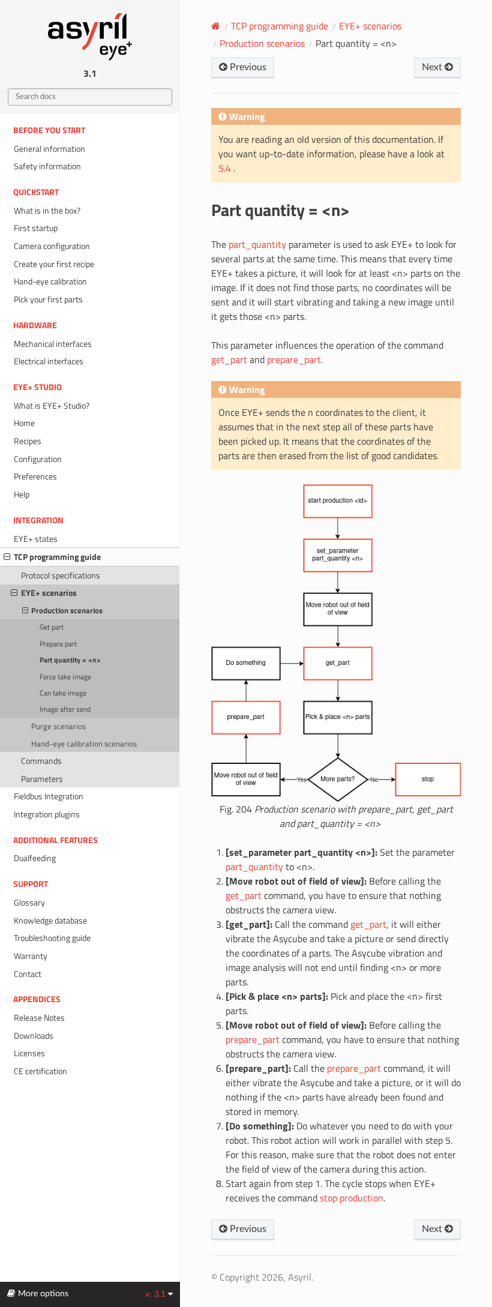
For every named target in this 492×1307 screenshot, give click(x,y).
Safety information (47, 166)
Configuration (38, 459)
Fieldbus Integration (48, 796)
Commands (41, 761)
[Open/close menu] (7, 556)
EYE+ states (36, 538)
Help (21, 494)
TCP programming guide (57, 556)
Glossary (29, 902)
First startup (36, 228)
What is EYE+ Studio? (51, 405)
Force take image (65, 677)
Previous (246, 67)
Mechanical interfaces (53, 343)
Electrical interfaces (48, 361)
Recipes (27, 441)
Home (24, 423)
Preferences (35, 476)
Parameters (42, 779)
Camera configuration (52, 246)
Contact (27, 974)
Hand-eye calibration (50, 281)
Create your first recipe (54, 264)
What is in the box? (47, 210)
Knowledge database (50, 920)
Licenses (29, 1053)
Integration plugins (47, 814)
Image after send (65, 709)
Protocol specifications (60, 575)
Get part (52, 627)
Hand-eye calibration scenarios (84, 744)
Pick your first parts (48, 299)
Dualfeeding (35, 858)
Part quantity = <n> (70, 660)
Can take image (63, 693)
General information (49, 148)
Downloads (33, 1035)
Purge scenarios (58, 726)
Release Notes (39, 1017)
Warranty (30, 956)
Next (433, 67)
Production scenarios (67, 610)
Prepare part (58, 643)
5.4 (225, 168)
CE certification (40, 1071)
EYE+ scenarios (49, 592)
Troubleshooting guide (52, 938)
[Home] (215, 26)
